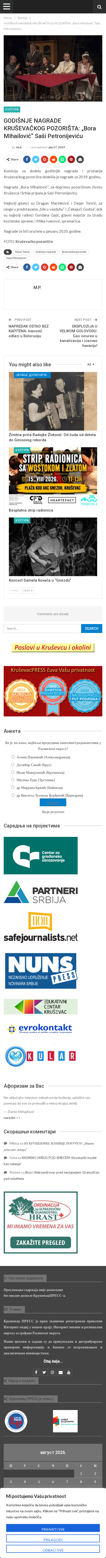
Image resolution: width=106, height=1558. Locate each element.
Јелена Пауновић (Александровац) (44, 757)
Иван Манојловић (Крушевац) (41, 772)
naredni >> (12, 1117)
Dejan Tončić (22, 252)
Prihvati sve (53, 1529)
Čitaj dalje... (53, 1361)
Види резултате (53, 812)
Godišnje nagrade (45, 252)
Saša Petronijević (16, 258)
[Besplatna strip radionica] (53, 476)
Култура (11, 109)
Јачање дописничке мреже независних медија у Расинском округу (33, 375)
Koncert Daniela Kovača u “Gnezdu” (40, 580)
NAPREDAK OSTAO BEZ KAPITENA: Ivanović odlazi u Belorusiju (29, 331)
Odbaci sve (53, 1550)
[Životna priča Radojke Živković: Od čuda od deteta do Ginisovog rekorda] (53, 401)
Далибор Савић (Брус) (34, 765)
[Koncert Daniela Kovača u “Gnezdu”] (53, 547)
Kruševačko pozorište (74, 252)
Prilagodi (53, 1540)
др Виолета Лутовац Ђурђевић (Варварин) (50, 795)
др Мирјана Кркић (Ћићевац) (40, 787)
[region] (53, 1523)
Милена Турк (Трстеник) (36, 780)
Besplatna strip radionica (31, 510)
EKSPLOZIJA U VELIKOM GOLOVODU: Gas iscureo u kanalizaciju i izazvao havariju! (78, 336)
